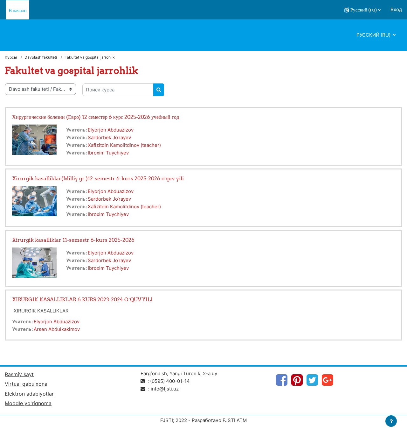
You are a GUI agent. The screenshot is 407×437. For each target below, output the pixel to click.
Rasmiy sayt (19, 374)
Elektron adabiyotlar (29, 393)
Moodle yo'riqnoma (28, 403)
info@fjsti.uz (165, 389)
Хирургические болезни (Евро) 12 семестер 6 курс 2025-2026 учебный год (95, 117)
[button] (362, 10)
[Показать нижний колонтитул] (391, 421)
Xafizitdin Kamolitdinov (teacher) (124, 145)
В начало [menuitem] (18, 10)
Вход (396, 9)
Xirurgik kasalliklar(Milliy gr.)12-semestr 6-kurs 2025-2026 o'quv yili (98, 178)
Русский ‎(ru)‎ (374, 35)
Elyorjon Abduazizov (111, 130)
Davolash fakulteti (40, 57)
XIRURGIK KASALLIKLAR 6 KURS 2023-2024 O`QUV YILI (82, 299)
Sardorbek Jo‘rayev (109, 137)
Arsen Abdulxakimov (57, 329)
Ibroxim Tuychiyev (108, 153)
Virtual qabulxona (26, 384)
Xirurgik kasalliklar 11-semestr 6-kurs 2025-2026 (73, 240)
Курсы (11, 57)
